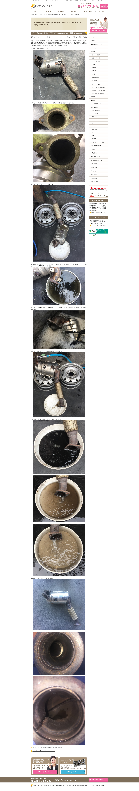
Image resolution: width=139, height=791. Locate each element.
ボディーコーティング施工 (97, 142)
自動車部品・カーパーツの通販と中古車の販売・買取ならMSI (80, 785)
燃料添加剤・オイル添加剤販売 (99, 90)
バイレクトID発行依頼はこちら (99, 225)
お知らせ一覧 (94, 167)
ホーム (92, 37)
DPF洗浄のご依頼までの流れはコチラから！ (43, 751)
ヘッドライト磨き (96, 61)
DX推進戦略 (94, 178)
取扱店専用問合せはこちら (98, 212)
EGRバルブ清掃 (94, 182)
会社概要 (93, 40)
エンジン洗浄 (94, 149)
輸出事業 (93, 96)
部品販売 (94, 70)
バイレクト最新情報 (96, 145)
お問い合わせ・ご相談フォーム (98, 780)
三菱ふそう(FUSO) (96, 110)
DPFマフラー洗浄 (96, 84)
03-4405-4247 (88, 6)
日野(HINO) (94, 116)
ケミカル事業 (94, 80)
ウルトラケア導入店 (96, 103)
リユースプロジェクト (96, 48)
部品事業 (93, 64)
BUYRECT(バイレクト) (96, 44)
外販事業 (93, 74)
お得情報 (93, 100)
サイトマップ (94, 174)
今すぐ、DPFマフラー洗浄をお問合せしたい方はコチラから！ (48, 747)
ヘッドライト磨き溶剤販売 (98, 93)
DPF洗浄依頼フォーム (96, 160)
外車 (93, 132)
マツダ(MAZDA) (95, 126)
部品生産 (94, 67)
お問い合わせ (94, 163)
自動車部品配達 (95, 77)
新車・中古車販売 (96, 55)
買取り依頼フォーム (96, 156)
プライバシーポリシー (96, 171)
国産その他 (94, 129)
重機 (93, 135)
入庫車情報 (93, 138)
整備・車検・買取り (96, 58)
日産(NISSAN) (95, 123)
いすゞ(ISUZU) (95, 113)
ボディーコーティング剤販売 (98, 87)
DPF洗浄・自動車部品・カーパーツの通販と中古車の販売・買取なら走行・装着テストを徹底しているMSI (52, 0)
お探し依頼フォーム (96, 153)
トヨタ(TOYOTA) (96, 120)
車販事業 (93, 51)
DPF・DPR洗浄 (94, 107)
